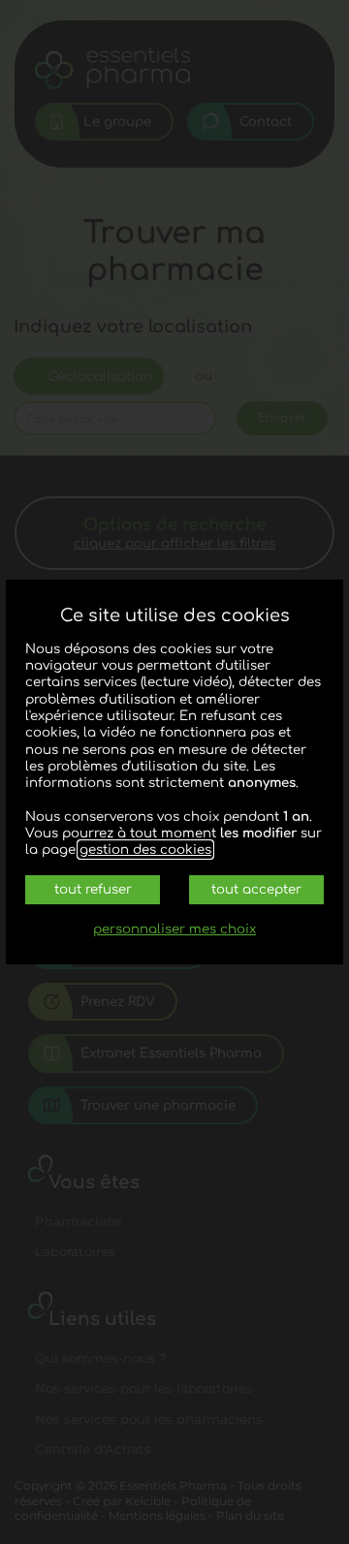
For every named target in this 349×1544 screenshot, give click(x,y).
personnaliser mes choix (174, 929)
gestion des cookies (145, 849)
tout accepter (256, 889)
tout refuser (93, 889)
